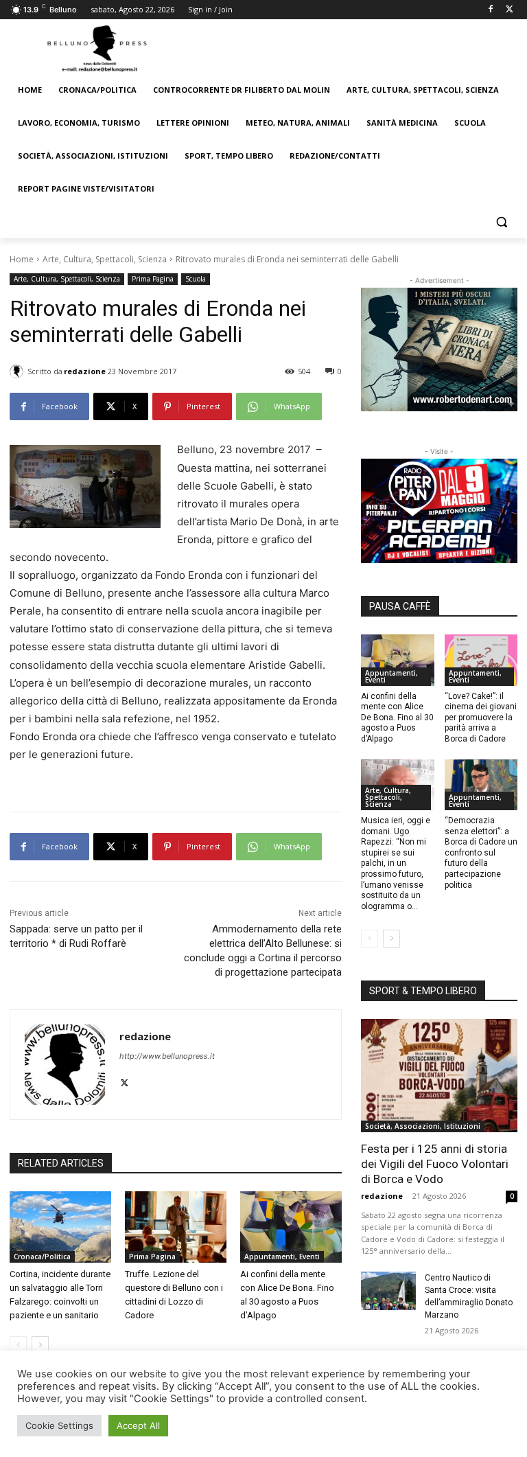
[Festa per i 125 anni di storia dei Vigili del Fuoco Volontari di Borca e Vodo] (439, 1075)
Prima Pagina (153, 279)
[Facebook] (490, 10)
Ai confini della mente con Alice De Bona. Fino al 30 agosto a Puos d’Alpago (397, 717)
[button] (501, 222)
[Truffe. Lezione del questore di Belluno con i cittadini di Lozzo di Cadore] (175, 1227)
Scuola (195, 279)
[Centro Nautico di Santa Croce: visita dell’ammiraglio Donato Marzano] (388, 1291)
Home (22, 259)
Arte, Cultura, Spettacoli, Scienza (105, 259)
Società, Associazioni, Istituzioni (422, 1126)
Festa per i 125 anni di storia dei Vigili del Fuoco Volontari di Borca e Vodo (434, 1164)
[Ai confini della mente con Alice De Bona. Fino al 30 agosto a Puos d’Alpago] (291, 1227)
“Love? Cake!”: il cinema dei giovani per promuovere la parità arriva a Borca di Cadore (481, 717)
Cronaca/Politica (42, 1256)
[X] (509, 10)
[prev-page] (18, 1345)
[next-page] (40, 1345)
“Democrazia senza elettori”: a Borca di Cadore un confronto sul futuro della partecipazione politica (481, 853)
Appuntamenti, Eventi (282, 1256)
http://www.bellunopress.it (167, 1056)
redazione (85, 371)
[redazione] (18, 371)
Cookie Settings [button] (59, 1425)
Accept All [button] (138, 1425)
